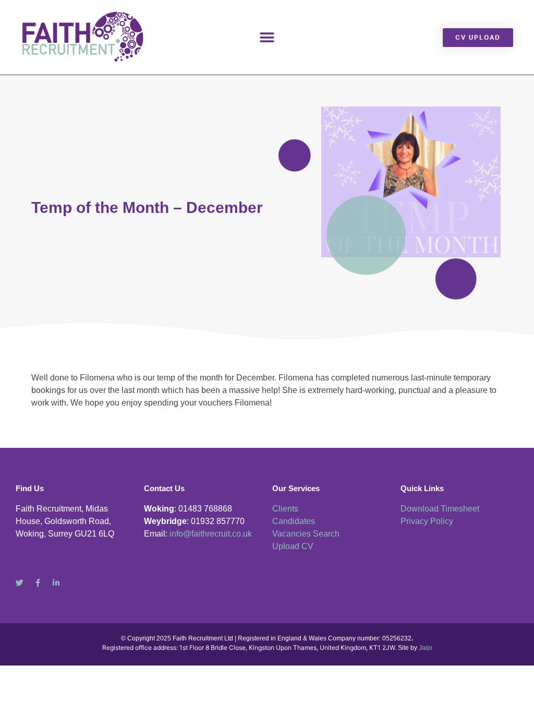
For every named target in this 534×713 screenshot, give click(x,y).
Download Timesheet (439, 508)
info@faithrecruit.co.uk (210, 533)
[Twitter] (19, 583)
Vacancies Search (305, 533)
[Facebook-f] (38, 583)
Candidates (293, 521)
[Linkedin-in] (56, 583)
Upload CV (292, 546)
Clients (285, 508)
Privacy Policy (426, 521)
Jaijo (425, 647)
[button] (266, 37)
